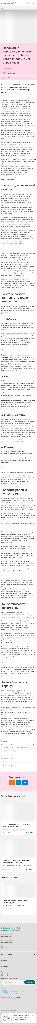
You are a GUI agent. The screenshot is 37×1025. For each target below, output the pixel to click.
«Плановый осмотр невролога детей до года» (17, 747)
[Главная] (8, 3)
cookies (24, 1020)
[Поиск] (28, 3)
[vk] (25, 782)
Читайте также (10, 796)
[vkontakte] (8, 974)
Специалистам (6, 998)
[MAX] (2, 974)
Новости (6, 877)
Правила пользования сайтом (8, 1010)
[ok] (12, 782)
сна (9, 629)
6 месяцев (6, 524)
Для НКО (17, 998)
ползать (21, 515)
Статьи (13, 8)
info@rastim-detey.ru (7, 936)
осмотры (23, 156)
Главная (5, 8)
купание (20, 671)
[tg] (18, 782)
